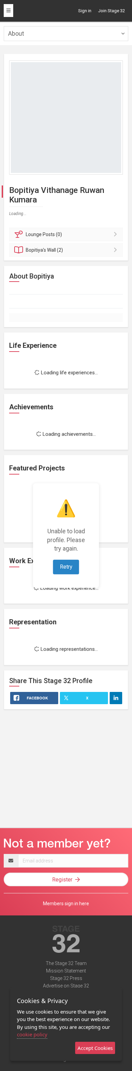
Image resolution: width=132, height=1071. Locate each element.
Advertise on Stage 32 (66, 985)
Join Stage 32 (111, 10)
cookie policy (32, 1034)
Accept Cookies (95, 1048)
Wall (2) (44, 250)
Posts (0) (44, 234)
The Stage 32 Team (66, 963)
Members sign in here (66, 903)
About (16, 33)
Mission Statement (66, 971)
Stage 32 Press (66, 978)
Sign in (84, 10)
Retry (66, 567)
